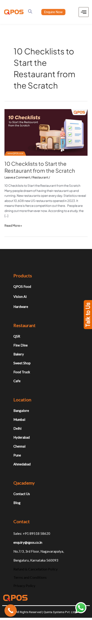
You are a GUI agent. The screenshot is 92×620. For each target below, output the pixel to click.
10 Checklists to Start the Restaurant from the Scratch (39, 167)
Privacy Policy (24, 585)
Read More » (13, 225)
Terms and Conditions (30, 577)
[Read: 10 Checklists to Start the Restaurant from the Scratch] (46, 132)
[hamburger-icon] (84, 12)
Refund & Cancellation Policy (35, 569)
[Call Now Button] (10, 610)
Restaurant (40, 177)
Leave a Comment (17, 177)
